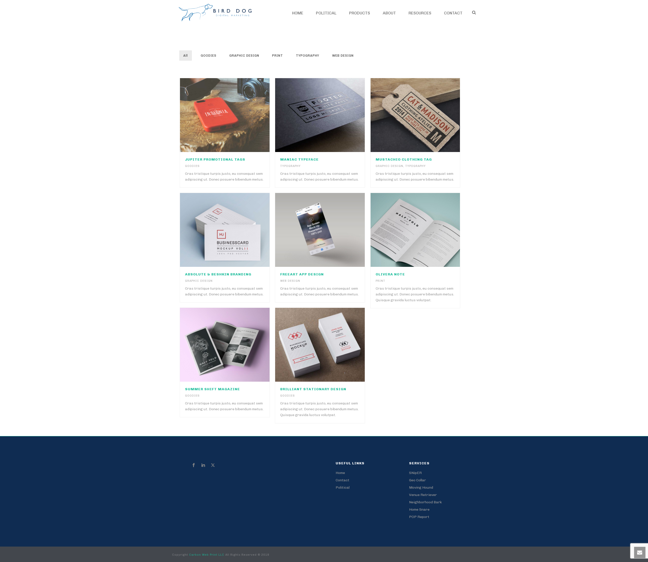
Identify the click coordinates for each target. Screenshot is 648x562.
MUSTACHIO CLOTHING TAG (404, 159)
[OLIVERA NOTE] (425, 229)
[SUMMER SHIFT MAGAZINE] (235, 344)
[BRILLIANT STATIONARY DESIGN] (330, 344)
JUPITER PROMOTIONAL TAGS (215, 159)
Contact (342, 480)
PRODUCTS (359, 13)
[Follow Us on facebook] (194, 465)
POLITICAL (326, 13)
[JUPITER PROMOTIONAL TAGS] (235, 115)
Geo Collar (417, 480)
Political (343, 487)
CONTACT (453, 13)
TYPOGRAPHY (307, 55)
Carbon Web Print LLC (207, 554)
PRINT (277, 55)
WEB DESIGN (343, 55)
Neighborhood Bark (425, 502)
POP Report (419, 517)
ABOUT (389, 13)
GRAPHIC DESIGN (244, 55)
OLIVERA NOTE (390, 274)
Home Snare (419, 509)
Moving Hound (421, 487)
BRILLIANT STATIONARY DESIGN (313, 389)
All (185, 55)
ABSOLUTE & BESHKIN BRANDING (218, 274)
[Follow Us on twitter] (213, 465)
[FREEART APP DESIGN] (330, 229)
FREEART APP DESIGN (302, 274)
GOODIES (208, 55)
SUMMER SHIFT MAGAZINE (212, 389)
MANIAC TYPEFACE (299, 159)
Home (297, 13)
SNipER (415, 473)
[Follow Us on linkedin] (203, 465)
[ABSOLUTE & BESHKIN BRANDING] (235, 229)
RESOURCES (420, 13)
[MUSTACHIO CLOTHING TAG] (425, 115)
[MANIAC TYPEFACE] (330, 115)
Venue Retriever (423, 495)
